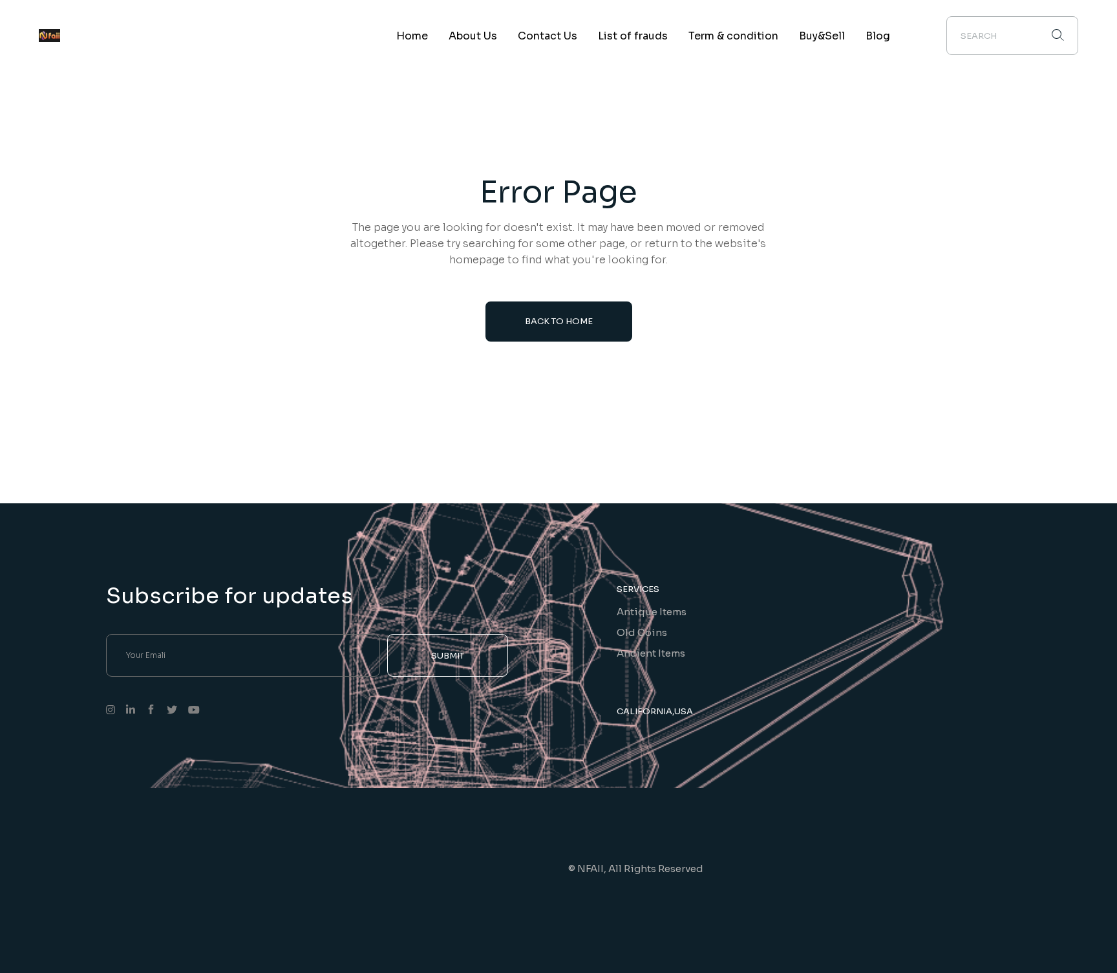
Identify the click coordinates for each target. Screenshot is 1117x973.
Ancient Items (651, 653)
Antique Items (651, 612)
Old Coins (642, 632)
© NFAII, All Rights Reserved (635, 868)
